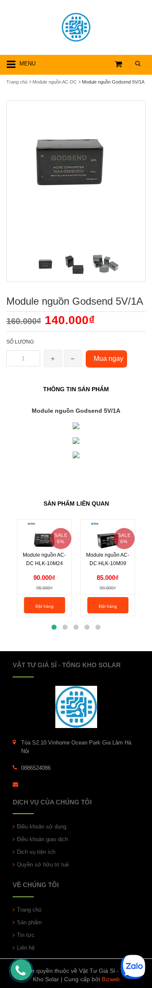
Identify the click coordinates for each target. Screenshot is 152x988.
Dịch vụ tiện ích (36, 852)
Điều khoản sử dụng (41, 826)
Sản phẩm (29, 922)
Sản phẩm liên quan (76, 503)
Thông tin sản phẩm (76, 389)
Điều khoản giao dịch (42, 839)
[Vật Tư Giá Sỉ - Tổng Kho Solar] (76, 26)
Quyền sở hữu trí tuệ (43, 864)
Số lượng (20, 342)
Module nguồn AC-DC (55, 81)
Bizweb (110, 979)
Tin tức (26, 935)
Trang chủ (16, 81)
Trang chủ (29, 910)
